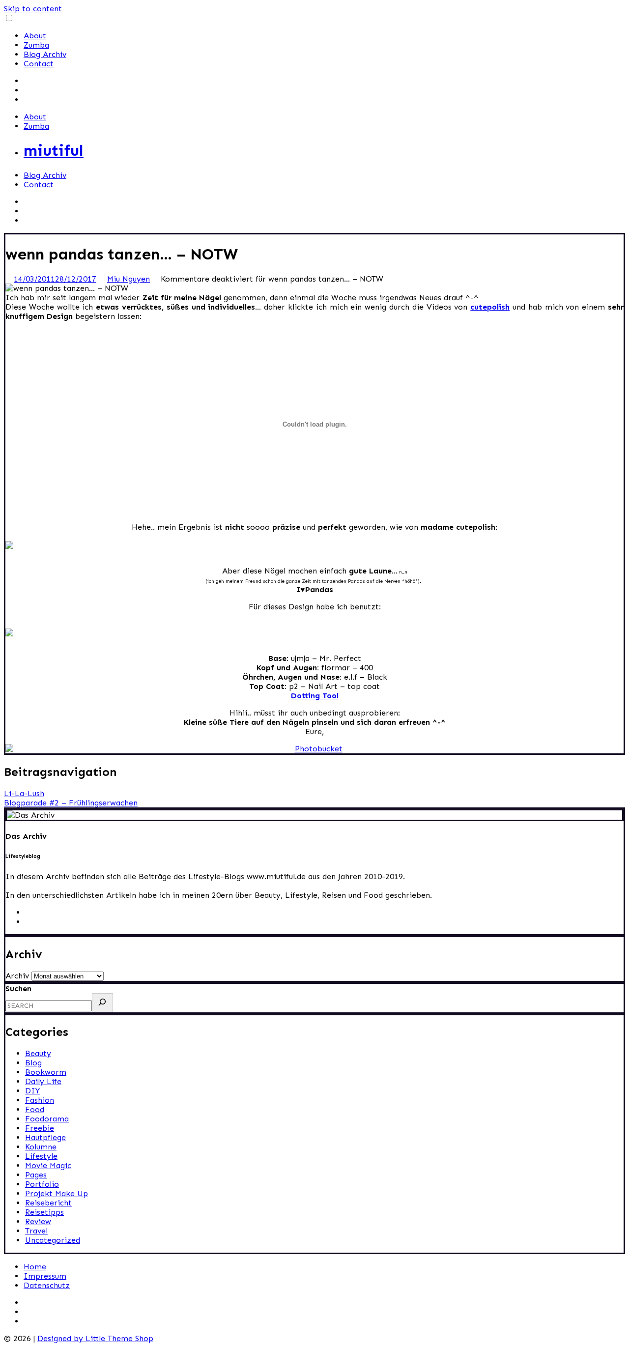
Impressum (45, 1276)
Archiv (17, 975)
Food (34, 1109)
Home (35, 1266)
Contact (39, 63)
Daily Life (43, 1081)
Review (38, 1221)
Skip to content (33, 8)
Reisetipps (44, 1212)
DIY (32, 1090)
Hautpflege (45, 1137)
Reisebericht (48, 1202)
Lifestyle (41, 1156)
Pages (36, 1174)
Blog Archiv (45, 54)
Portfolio (42, 1184)
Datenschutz (47, 1285)
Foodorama (47, 1118)
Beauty (38, 1053)
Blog (33, 1062)
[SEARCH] (102, 1002)
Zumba (36, 45)
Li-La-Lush (24, 793)
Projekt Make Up (56, 1193)
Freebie (39, 1128)
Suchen (18, 988)
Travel (36, 1230)
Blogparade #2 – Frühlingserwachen (71, 802)
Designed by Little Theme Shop (95, 1338)
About (35, 35)
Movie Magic (48, 1165)
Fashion (39, 1100)
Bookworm (45, 1072)
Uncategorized (52, 1240)
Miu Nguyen (128, 279)
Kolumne (41, 1146)
